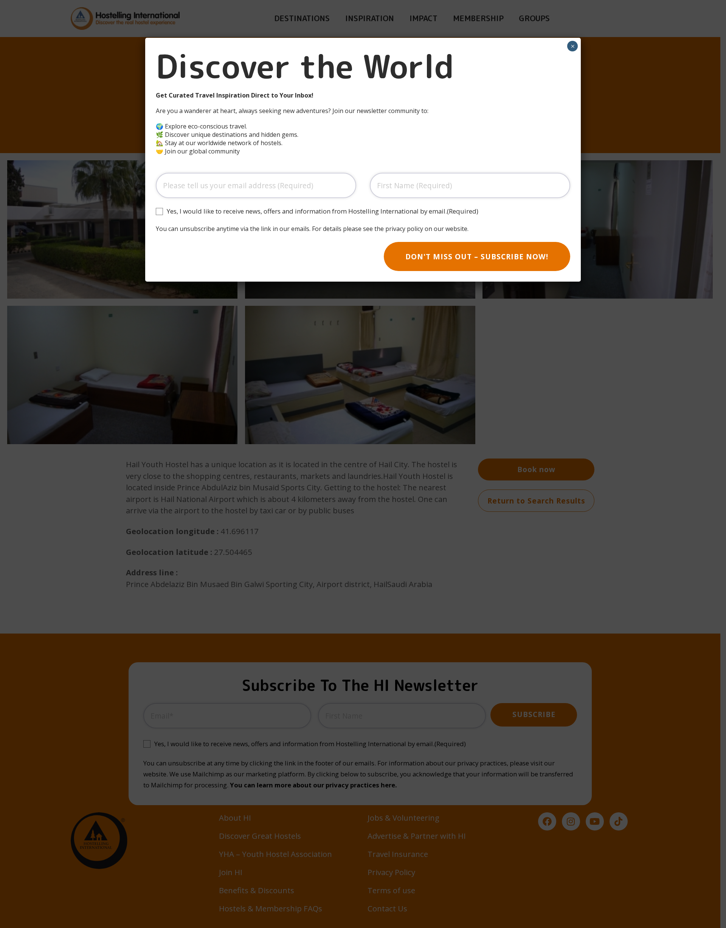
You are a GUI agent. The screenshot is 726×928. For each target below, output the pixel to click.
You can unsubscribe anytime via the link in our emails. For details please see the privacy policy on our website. (312, 229)
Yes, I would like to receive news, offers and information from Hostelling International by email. (322, 211)
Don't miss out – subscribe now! (476, 256)
